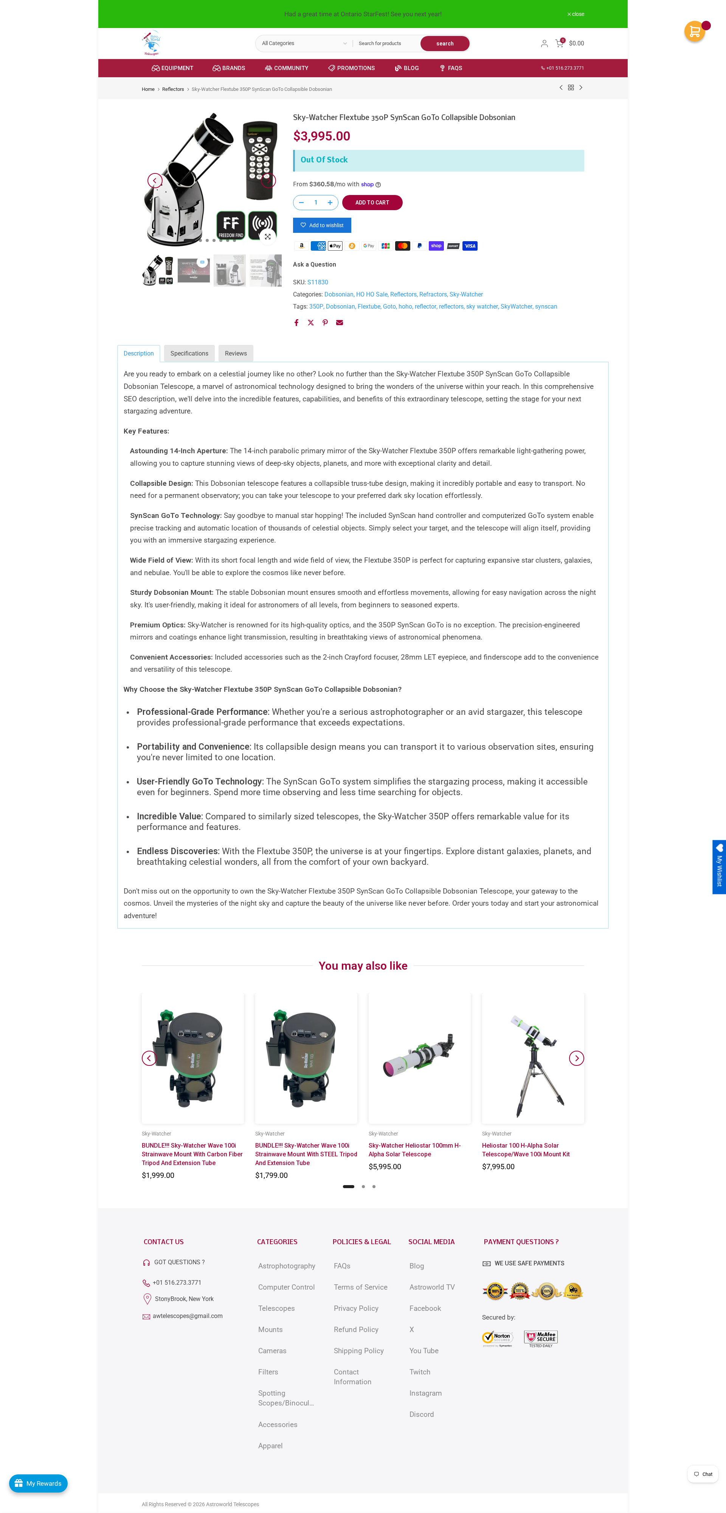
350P (316, 306)
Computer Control (286, 1287)
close (151, 14)
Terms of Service (361, 1287)
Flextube (369, 306)
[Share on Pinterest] (325, 322)
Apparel (270, 1446)
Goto (389, 306)
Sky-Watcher (466, 294)
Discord (422, 1414)
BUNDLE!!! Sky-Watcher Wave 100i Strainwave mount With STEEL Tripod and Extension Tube (306, 1154)
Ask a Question (314, 264)
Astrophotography (286, 1266)
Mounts (270, 1330)
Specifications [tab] (189, 353)
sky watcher (482, 306)
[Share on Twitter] (310, 322)
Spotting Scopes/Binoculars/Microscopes (287, 1398)
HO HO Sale (372, 294)
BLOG (411, 68)
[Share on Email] (339, 322)
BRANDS (233, 68)
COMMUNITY (291, 68)
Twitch (420, 1372)
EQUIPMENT (177, 68)
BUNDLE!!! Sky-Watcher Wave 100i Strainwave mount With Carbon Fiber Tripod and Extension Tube (192, 1154)
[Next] (268, 180)
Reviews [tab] (236, 353)
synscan (546, 306)
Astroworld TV (432, 1287)
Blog (417, 1266)
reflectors (451, 306)
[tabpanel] (363, 645)
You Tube (424, 1351)
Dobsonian (339, 294)
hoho (405, 306)
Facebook (425, 1308)
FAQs (342, 1266)
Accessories (278, 1425)
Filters (268, 1372)
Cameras (272, 1351)
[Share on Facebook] (296, 322)
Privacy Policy (356, 1308)
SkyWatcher (516, 306)
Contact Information (353, 1377)
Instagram (426, 1393)
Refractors (433, 294)
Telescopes (276, 1308)
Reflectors (173, 89)
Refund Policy (356, 1330)
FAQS (455, 68)
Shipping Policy (359, 1351)
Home (148, 89)
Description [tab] (139, 353)
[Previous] (155, 180)
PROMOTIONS (356, 68)
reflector (425, 306)
